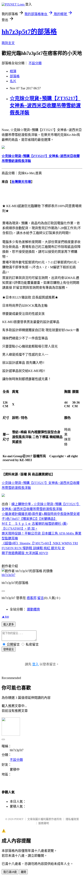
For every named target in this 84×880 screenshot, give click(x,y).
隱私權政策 (72, 819)
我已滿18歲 (10, 871)
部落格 (15, 76)
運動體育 (33, 609)
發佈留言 (8, 649)
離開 (23, 871)
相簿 (13, 71)
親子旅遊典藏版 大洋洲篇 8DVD (25, 553)
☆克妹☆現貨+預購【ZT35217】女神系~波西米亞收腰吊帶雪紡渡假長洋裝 (45, 105)
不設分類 (35, 63)
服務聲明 (43, 823)
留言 (40, 598)
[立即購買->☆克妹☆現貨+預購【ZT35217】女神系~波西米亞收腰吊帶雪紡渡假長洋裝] (3, 147)
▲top (5, 616)
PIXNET (18, 819)
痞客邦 (31, 598)
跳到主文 (8, 43)
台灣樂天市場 (21, 181)
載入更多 (8, 624)
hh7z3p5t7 (8, 575)
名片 (13, 81)
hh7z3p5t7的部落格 (29, 31)
